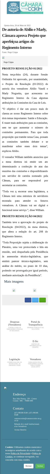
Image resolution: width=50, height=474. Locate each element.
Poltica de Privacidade (20, 453)
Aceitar (40, 466)
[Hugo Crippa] (25, 57)
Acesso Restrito (20, 430)
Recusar (29, 466)
